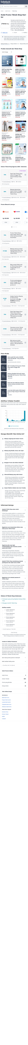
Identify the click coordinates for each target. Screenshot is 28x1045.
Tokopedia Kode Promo (6, 704)
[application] (14, 418)
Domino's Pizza (5, 712)
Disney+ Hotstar (5, 714)
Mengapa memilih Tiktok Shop (9, 603)
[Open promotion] (25, 175)
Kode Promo (7, 11)
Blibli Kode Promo (5, 697)
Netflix (3, 716)
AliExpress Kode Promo (6, 706)
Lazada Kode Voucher (6, 702)
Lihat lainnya (14, 632)
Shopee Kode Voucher (6, 700)
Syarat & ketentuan (7, 181)
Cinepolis (4, 718)
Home (2, 11)
